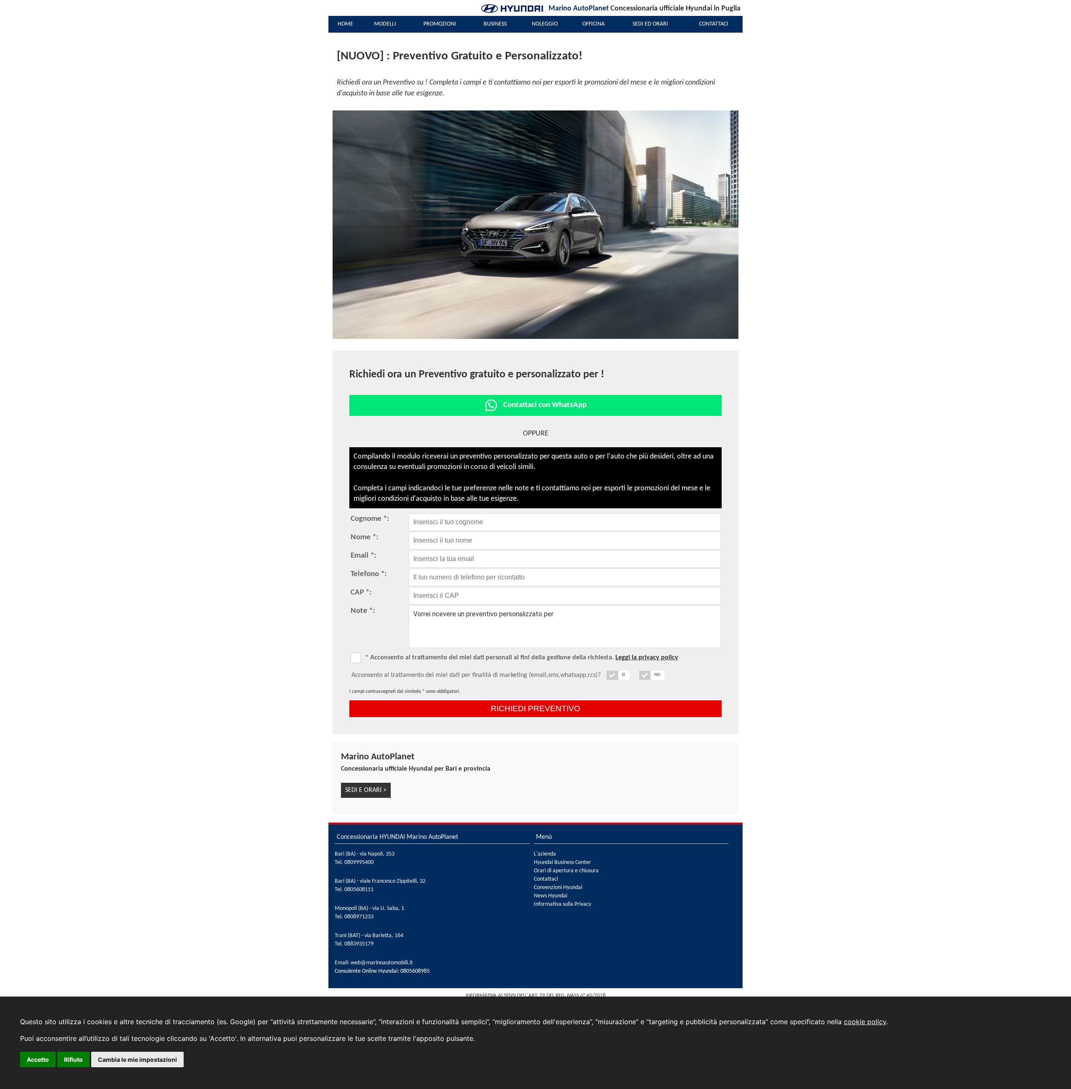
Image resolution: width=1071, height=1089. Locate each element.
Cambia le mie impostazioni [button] (137, 1059)
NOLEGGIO (545, 24)
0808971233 (359, 917)
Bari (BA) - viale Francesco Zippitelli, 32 (380, 881)
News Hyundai (550, 896)
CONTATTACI (713, 24)
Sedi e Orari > (366, 790)
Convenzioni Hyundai (558, 887)
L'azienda (545, 854)
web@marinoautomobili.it (382, 963)
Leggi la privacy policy (646, 657)
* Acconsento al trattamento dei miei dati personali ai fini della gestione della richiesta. (521, 657)
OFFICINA (593, 24)
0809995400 (359, 862)
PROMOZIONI (439, 24)
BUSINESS (495, 24)
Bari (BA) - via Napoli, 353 (365, 854)
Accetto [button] (38, 1059)
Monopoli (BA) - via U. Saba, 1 (369, 908)
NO (657, 675)
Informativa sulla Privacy (562, 904)
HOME (345, 24)
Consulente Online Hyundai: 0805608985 (382, 971)
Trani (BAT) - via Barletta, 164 (369, 936)
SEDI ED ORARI (650, 24)
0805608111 (359, 890)
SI (623, 675)
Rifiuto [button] (73, 1059)
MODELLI (385, 24)
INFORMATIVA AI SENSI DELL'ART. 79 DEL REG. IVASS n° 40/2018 (536, 995)
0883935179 (359, 944)
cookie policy (865, 1021)
